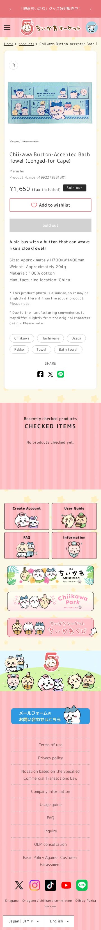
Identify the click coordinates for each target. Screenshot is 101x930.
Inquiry (50, 830)
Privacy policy (50, 757)
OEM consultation (50, 844)
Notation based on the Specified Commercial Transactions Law (50, 775)
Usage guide (50, 804)
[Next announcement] (90, 9)
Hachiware (50, 338)
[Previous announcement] (10, 9)
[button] (7, 27)
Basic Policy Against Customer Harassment (50, 861)
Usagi (76, 338)
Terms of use (50, 744)
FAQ (50, 817)
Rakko (19, 349)
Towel (41, 349)
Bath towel (68, 349)
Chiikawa (21, 338)
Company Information (50, 791)
